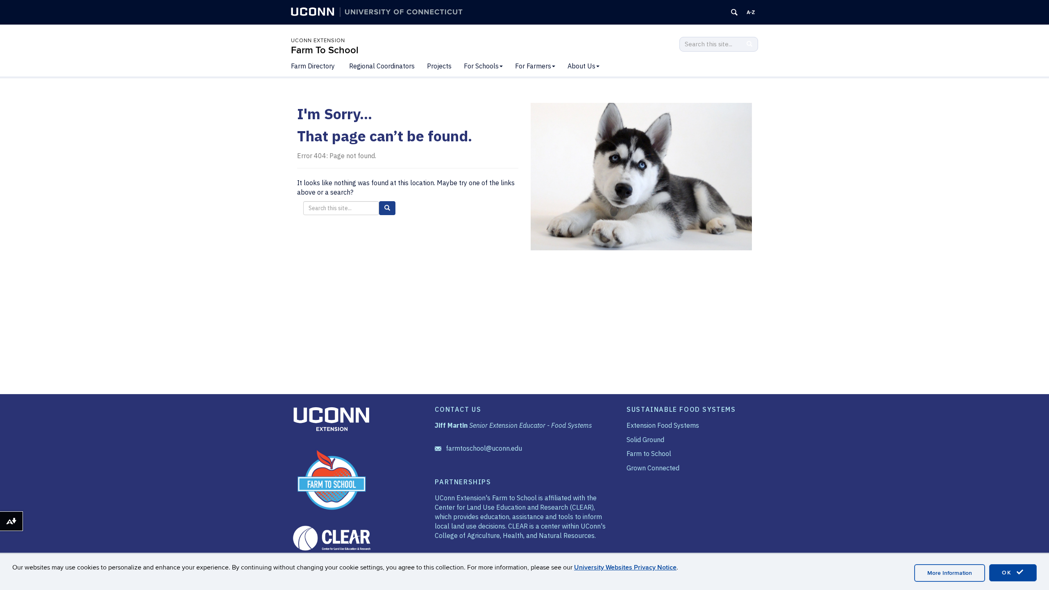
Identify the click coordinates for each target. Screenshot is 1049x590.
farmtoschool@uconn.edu (484, 448)
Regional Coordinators (382, 66)
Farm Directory (313, 66)
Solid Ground (645, 440)
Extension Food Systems (663, 425)
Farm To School (325, 50)
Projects (439, 66)
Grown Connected (653, 468)
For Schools (481, 66)
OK (1008, 572)
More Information (949, 573)
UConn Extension (318, 40)
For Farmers (533, 66)
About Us (581, 66)
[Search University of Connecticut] (734, 12)
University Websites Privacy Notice (625, 567)
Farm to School (649, 453)
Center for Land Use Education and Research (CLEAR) (514, 507)
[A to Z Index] (750, 12)
